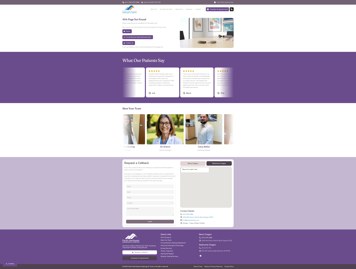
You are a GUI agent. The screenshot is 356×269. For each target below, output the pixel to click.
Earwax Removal (166, 248)
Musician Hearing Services (169, 256)
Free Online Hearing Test (225, 2)
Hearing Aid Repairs (167, 254)
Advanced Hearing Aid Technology (172, 246)
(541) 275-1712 (206, 248)
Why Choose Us (166, 237)
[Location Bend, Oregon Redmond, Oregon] (150, 203)
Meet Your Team (166, 240)
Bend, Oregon (205, 234)
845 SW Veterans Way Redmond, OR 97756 (216, 251)
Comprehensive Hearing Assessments (173, 243)
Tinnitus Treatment (167, 251)
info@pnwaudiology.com (191, 220)
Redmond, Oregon (207, 244)
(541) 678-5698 (188, 214)
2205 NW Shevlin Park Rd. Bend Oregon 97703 (198, 217)
